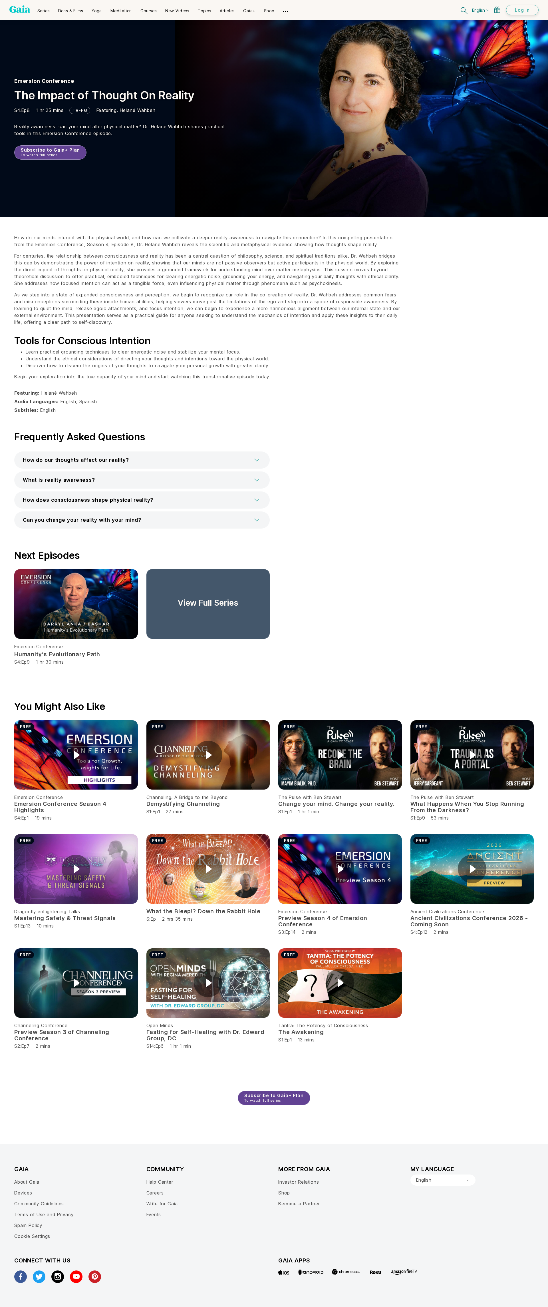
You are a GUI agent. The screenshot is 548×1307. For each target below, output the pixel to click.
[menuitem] (43, 9)
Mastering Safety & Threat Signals (65, 918)
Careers (155, 1193)
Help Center (159, 1182)
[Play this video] (76, 755)
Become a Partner (299, 1203)
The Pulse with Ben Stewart (310, 797)
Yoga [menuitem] (97, 10)
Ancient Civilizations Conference (447, 911)
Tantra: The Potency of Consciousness (323, 1025)
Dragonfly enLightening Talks (47, 911)
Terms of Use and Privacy (43, 1214)
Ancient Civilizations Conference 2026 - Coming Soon (469, 921)
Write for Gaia (162, 1203)
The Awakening (301, 1032)
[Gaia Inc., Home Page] (19, 9)
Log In (522, 10)
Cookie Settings (32, 1236)
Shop (284, 1193)
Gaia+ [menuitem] (249, 10)
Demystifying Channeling (183, 803)
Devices (23, 1193)
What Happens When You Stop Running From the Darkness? (467, 807)
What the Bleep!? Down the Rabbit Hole (203, 911)
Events (153, 1214)
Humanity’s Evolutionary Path (57, 654)
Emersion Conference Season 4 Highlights (60, 807)
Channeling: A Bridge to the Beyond (187, 797)
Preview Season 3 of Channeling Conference (61, 1035)
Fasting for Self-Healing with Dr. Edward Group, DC (205, 1035)
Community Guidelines (39, 1203)
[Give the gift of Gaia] (497, 10)
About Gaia (26, 1182)
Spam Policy (28, 1225)
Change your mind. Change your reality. (336, 803)
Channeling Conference (41, 1025)
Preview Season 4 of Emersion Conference (322, 921)
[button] (142, 460)
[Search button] (464, 10)
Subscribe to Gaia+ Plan (50, 152)
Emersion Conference (44, 81)
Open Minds (159, 1025)
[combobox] (443, 1180)
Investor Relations (298, 1182)
